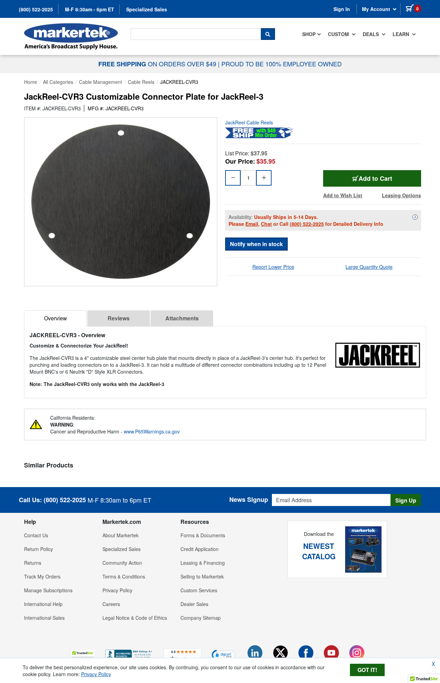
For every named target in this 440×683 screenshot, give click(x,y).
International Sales (44, 617)
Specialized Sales (146, 9)
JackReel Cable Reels (249, 122)
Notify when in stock (256, 244)
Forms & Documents (202, 535)
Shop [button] (309, 34)
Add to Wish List (342, 195)
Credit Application (199, 549)
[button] (83, 655)
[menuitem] (311, 34)
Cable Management (100, 81)
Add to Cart (375, 178)
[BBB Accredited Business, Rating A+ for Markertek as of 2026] (129, 653)
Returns (32, 562)
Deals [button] (371, 34)
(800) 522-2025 (36, 9)
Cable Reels (141, 81)
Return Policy (38, 549)
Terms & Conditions (123, 576)
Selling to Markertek (202, 576)
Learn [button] (401, 34)
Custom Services (198, 590)
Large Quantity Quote (369, 266)
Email (251, 223)
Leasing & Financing (202, 562)
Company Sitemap (200, 617)
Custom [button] (339, 34)
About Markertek (120, 535)
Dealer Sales (194, 604)
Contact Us (36, 535)
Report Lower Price (273, 266)
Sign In (341, 8)
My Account (377, 8)
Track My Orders (42, 576)
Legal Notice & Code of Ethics (134, 617)
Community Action (122, 562)
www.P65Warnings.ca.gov (152, 431)
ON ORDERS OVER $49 (158, 63)
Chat (266, 223)
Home (30, 81)
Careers (111, 604)
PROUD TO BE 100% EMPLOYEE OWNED (281, 63)
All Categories (58, 81)
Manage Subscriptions (48, 590)
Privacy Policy (117, 590)
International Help (43, 604)
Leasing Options (401, 195)
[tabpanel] (225, 359)
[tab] (55, 318)
